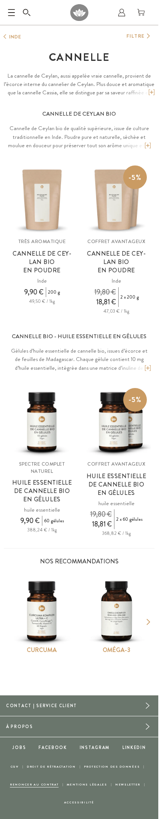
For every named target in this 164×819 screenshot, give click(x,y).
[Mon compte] (121, 12)
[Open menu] (11, 12)
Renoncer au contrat (34, 784)
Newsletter (127, 784)
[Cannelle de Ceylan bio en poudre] (42, 199)
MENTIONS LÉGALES (87, 784)
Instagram (95, 747)
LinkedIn (134, 747)
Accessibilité (79, 802)
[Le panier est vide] (141, 12)
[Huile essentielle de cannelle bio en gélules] (42, 422)
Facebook (53, 747)
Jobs (19, 747)
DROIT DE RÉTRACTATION (51, 767)
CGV (15, 767)
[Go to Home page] (79, 12)
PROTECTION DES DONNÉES (112, 767)
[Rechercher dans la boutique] (27, 12)
